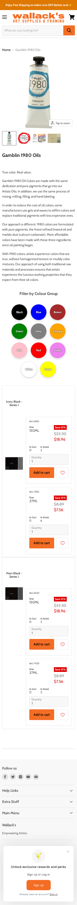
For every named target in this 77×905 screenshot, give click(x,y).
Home (6, 50)
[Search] (69, 30)
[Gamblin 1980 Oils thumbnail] (9, 138)
